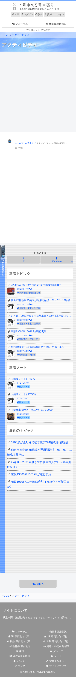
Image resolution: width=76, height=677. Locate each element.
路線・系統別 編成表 (57, 646)
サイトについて (58, 665)
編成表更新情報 (21, 656)
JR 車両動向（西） (57, 636)
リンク (21, 665)
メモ (16, 14)
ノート (58, 656)
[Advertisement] (38, 92)
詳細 (64, 617)
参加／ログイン (55, 14)
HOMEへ (38, 584)
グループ (57, 651)
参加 (40, 14)
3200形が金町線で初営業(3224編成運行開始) (39, 442)
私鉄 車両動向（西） (57, 641)
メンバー (21, 661)
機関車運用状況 (58, 631)
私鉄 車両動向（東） (21, 641)
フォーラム (21, 631)
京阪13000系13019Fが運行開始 (31, 474)
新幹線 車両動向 (21, 646)
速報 (21, 651)
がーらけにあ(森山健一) (25, 143)
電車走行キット (58, 661)
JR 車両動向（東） (21, 636)
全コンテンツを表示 (39, 29)
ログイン (28, 14)
